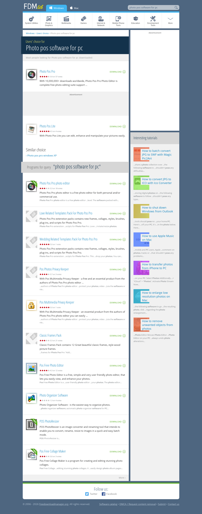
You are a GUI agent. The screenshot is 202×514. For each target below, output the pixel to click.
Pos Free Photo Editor (52, 365)
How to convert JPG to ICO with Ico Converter (157, 181)
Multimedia (66, 23)
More (170, 23)
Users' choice (42, 33)
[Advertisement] (76, 104)
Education (135, 23)
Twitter (93, 493)
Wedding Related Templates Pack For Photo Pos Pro (68, 239)
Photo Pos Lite (47, 126)
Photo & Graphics (49, 24)
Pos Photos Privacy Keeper (54, 269)
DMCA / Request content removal (137, 504)
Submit (162, 504)
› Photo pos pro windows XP (41, 155)
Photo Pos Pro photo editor (55, 183)
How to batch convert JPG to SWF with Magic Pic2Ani (157, 154)
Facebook (111, 493)
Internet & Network (101, 24)
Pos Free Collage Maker (53, 451)
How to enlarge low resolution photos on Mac (156, 296)
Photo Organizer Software (54, 395)
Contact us (173, 504)
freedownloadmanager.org (53, 504)
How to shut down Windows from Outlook (157, 209)
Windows (30, 33)
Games (83, 23)
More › (122, 477)
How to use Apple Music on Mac (158, 238)
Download (116, 71)
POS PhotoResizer (49, 421)
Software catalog (108, 504)
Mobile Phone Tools (118, 24)
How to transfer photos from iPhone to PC (157, 266)
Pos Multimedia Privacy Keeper (57, 302)
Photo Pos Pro (47, 71)
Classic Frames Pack (50, 335)
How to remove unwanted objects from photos (157, 324)
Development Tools (153, 24)
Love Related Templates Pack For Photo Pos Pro (66, 213)
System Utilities (31, 23)
